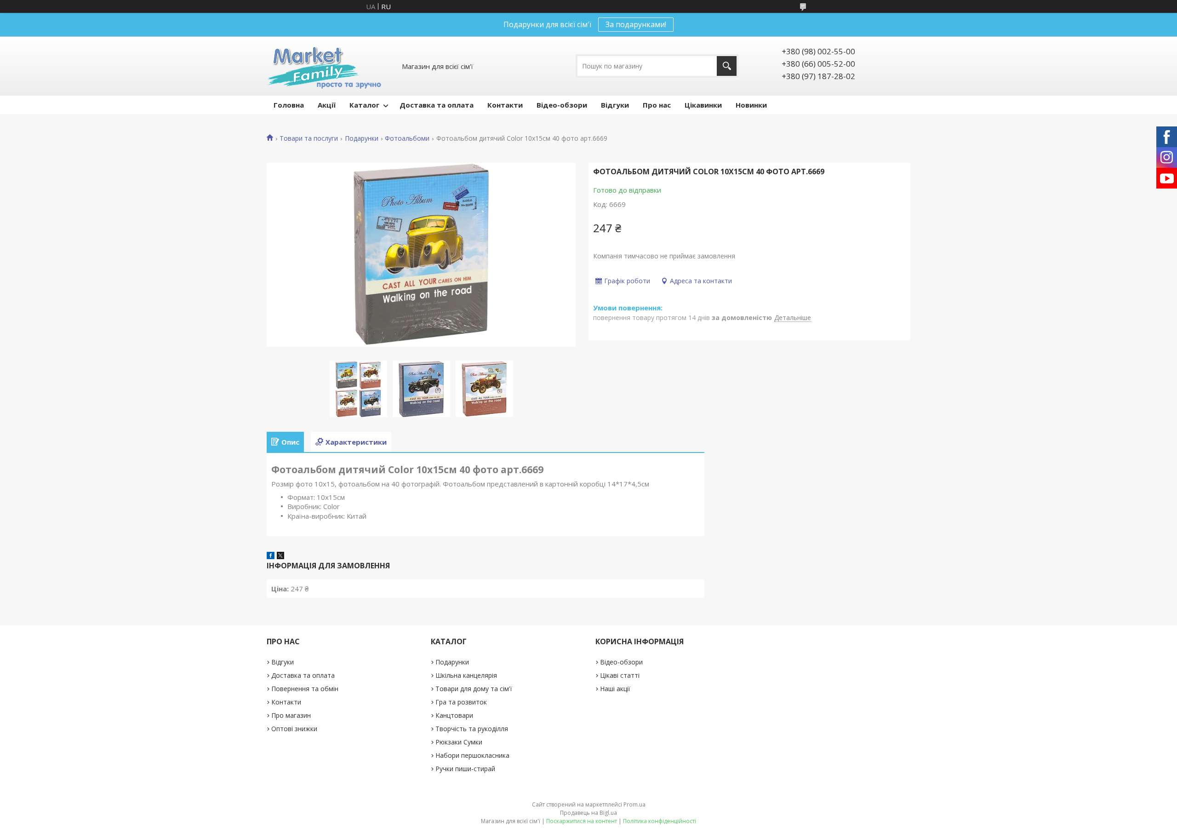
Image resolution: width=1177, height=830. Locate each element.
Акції (327, 104)
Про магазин (291, 715)
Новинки (751, 104)
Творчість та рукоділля (471, 728)
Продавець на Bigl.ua (588, 813)
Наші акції (615, 688)
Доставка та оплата (437, 104)
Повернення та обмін (304, 688)
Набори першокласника (472, 755)
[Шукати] (727, 66)
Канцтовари (454, 715)
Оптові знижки (294, 728)
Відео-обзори (562, 104)
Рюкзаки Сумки (458, 742)
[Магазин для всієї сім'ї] (324, 66)
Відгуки (615, 104)
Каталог (364, 104)
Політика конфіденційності (659, 821)
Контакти (505, 104)
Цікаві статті (620, 675)
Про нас (657, 104)
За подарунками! (636, 24)
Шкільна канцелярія (466, 675)
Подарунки (361, 138)
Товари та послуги (309, 138)
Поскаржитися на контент (581, 821)
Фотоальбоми (407, 138)
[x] (280, 556)
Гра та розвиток (461, 702)
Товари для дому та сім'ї (473, 688)
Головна (289, 104)
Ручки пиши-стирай (465, 768)
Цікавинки (703, 104)
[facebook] (270, 556)
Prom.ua (634, 804)
